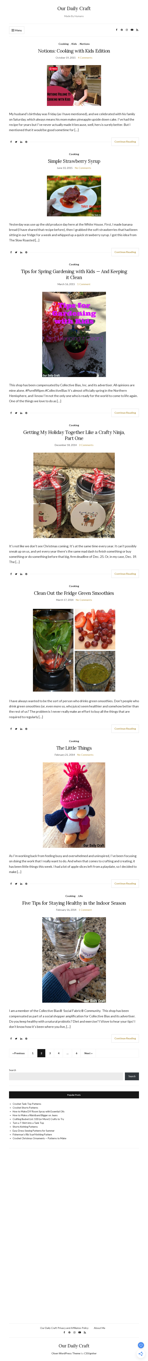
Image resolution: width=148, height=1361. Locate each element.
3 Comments (86, 444)
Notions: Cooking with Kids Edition (74, 51)
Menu (18, 30)
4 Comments (85, 57)
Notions (85, 43)
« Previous (18, 1053)
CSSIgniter (90, 1353)
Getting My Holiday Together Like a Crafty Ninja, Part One (74, 435)
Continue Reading (125, 141)
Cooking (63, 43)
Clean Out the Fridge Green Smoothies (74, 593)
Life (80, 895)
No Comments (83, 167)
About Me (99, 1327)
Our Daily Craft (74, 8)
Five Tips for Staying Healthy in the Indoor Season (74, 903)
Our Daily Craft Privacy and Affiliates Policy (64, 1327)
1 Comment (83, 284)
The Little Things (74, 748)
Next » (88, 1053)
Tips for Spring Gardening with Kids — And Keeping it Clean (74, 274)
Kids (74, 43)
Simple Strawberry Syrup (74, 161)
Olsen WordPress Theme (65, 1353)
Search (12, 1070)
